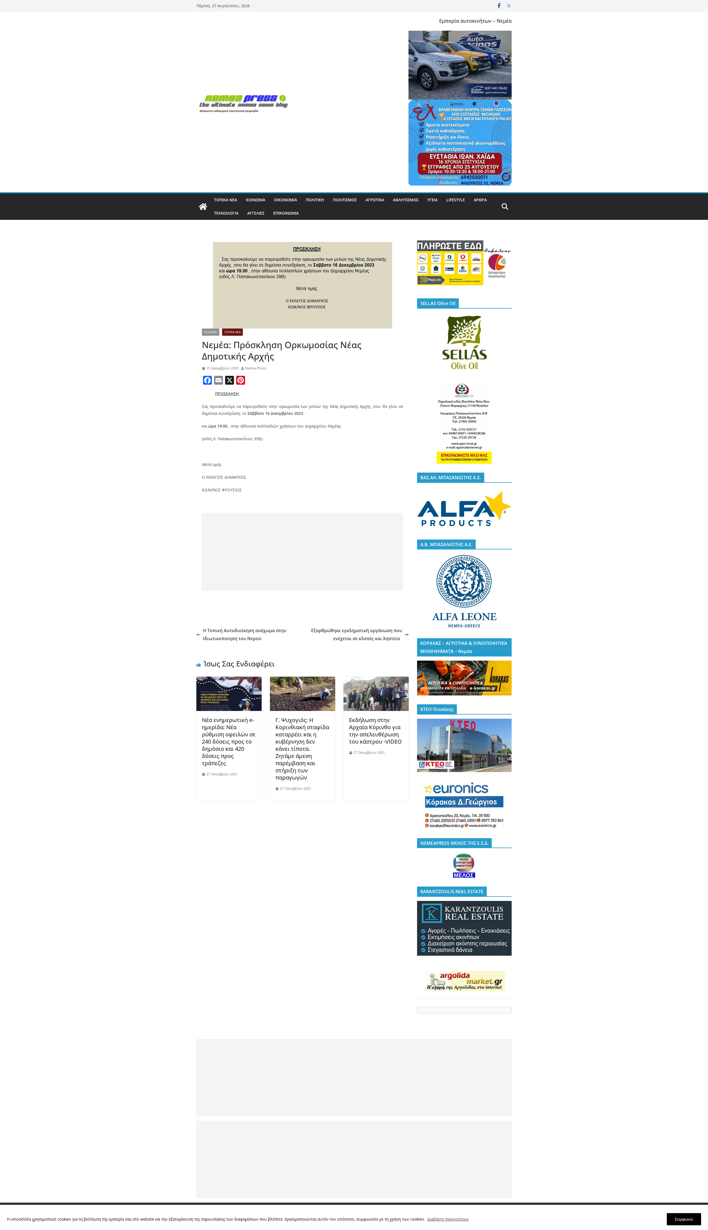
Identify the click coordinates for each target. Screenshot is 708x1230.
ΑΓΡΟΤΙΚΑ (375, 199)
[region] (354, 1217)
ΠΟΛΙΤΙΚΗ (315, 199)
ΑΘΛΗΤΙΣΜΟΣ (405, 199)
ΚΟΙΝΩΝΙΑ (255, 199)
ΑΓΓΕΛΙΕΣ (255, 213)
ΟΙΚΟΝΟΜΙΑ (285, 199)
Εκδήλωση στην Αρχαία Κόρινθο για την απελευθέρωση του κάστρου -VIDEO (375, 730)
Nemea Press (255, 368)
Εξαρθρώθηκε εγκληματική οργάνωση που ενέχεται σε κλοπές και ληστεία (356, 634)
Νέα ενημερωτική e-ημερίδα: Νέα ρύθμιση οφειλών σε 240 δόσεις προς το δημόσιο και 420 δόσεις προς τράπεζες (229, 741)
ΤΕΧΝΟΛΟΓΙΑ (226, 213)
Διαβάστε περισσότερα (447, 1219)
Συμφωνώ (684, 1219)
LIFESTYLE (455, 199)
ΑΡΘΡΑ (480, 199)
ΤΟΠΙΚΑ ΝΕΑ (225, 199)
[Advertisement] (302, 552)
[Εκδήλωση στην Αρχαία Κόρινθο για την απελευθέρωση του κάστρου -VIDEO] (376, 680)
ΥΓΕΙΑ (432, 199)
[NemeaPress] (203, 206)
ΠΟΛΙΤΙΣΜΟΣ (345, 199)
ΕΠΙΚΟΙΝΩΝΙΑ (286, 213)
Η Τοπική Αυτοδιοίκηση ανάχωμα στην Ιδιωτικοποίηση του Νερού (244, 634)
